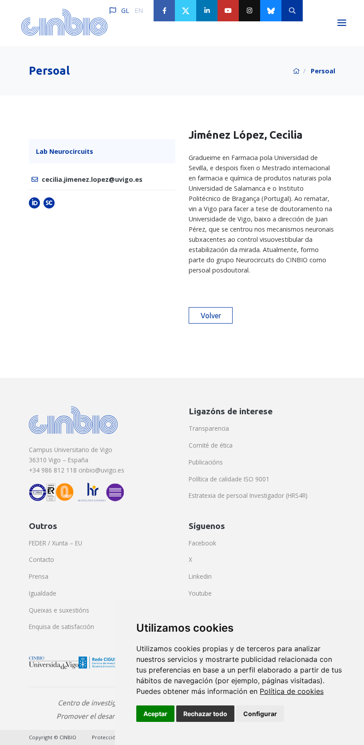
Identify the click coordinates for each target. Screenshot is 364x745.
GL (125, 10)
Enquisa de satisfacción (61, 626)
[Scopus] (49, 202)
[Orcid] (34, 202)
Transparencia (209, 428)
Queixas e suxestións (59, 610)
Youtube (200, 593)
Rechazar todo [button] (205, 713)
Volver (211, 316)
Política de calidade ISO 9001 (229, 479)
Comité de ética (211, 445)
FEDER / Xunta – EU (55, 543)
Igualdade (42, 593)
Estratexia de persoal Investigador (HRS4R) (248, 495)
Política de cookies (292, 691)
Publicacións (206, 462)
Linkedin (200, 576)
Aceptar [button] (155, 713)
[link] (292, 691)
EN (139, 10)
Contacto (41, 559)
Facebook (202, 543)
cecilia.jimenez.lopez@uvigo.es (92, 179)
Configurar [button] (260, 713)
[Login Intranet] (313, 10)
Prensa (38, 576)
